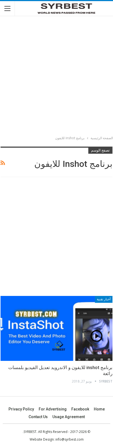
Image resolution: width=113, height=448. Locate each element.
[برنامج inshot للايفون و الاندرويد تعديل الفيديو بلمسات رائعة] (56, 328)
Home (99, 409)
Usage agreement (68, 417)
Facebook (80, 409)
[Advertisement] (56, 76)
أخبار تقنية (104, 299)
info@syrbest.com (69, 439)
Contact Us (38, 417)
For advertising (53, 409)
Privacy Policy (21, 409)
